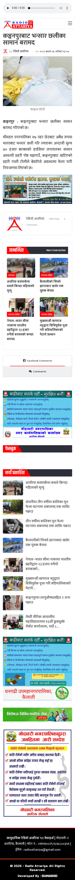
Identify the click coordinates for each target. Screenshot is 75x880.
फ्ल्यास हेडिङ (46, 275)
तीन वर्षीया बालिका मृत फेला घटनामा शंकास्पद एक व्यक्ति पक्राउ (48, 523)
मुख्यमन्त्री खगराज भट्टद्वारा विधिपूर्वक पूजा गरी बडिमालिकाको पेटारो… (48, 583)
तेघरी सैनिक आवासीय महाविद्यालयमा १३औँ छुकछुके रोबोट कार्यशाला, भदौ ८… (45, 621)
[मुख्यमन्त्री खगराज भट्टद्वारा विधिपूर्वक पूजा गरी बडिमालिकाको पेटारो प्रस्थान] (54, 307)
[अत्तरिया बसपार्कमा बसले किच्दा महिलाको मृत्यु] (21, 268)
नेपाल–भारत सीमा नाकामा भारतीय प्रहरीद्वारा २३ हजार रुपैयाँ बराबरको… (48, 564)
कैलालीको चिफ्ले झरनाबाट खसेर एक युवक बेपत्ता (47, 542)
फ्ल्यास (11, 275)
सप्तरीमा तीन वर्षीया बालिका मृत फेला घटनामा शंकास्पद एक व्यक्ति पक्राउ (48, 507)
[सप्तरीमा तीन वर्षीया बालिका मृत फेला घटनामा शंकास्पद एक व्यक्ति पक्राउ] (13, 507)
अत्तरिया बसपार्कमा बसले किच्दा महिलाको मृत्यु (47, 485)
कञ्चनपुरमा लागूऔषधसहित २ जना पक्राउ (48, 600)
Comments (39, 371)
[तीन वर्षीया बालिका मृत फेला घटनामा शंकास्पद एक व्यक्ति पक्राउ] (13, 526)
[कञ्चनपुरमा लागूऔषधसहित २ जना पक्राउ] (13, 602)
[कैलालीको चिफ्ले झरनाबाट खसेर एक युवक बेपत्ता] (54, 268)
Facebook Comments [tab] (39, 361)
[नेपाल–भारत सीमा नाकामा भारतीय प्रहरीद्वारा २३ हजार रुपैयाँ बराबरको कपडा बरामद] (21, 307)
